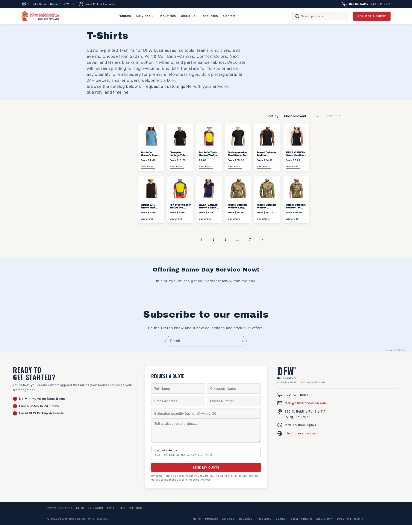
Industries (167, 16)
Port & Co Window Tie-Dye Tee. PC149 (180, 206)
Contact (229, 16)
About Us (188, 16)
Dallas (80, 507)
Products (124, 16)
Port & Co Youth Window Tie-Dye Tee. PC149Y (207, 154)
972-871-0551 (296, 395)
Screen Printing (301, 518)
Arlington (135, 507)
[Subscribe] (241, 341)
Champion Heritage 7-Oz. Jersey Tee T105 (179, 154)
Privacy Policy (203, 475)
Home (388, 350)
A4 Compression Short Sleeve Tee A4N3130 (237, 154)
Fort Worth (95, 507)
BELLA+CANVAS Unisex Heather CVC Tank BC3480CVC (295, 154)
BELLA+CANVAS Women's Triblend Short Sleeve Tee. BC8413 (208, 206)
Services (143, 16)
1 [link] (201, 239)
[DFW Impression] (40, 16)
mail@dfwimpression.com (306, 403)
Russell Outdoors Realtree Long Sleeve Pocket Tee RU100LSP (237, 206)
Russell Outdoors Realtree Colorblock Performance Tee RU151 (267, 154)
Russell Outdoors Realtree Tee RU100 (295, 206)
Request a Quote (371, 16)
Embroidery (324, 518)
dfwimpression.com (301, 433)
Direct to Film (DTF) (351, 518)
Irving (110, 507)
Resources (209, 16)
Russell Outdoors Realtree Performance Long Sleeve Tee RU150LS (266, 206)
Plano (121, 507)
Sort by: (273, 116)
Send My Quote (206, 467)
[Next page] (262, 240)
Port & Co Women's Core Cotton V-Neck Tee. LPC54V (149, 154)
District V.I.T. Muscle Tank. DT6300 (148, 206)
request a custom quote (168, 86)
